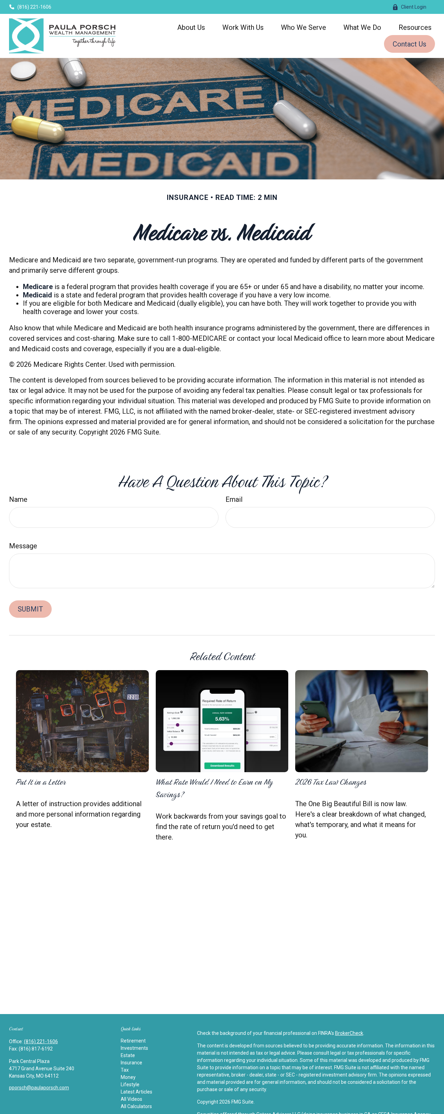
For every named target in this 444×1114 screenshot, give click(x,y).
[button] (191, 27)
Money (128, 1077)
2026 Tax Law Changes (330, 782)
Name (18, 499)
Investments (134, 1048)
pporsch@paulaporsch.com (39, 1087)
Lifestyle (130, 1084)
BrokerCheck (349, 1033)
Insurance (131, 1062)
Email (233, 499)
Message (23, 546)
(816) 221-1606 (34, 7)
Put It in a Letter (41, 782)
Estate (128, 1055)
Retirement (133, 1041)
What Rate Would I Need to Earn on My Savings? (214, 788)
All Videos (131, 1099)
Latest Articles (136, 1092)
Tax (125, 1070)
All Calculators (136, 1106)
